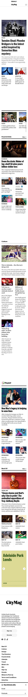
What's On (5, 664)
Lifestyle (4, 659)
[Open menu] (26, 4)
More (23, 137)
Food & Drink (6, 657)
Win (3, 667)
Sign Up (9, 631)
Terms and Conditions (9, 677)
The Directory (6, 654)
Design (4, 651)
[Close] (25, 684)
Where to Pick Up (7, 675)
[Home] (14, 1)
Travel (4, 662)
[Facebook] (2, 639)
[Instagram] (5, 639)
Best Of (4, 646)
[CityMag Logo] (14, 4)
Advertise (5, 680)
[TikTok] (7, 639)
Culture (4, 649)
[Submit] (24, 693)
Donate (9, 635)
